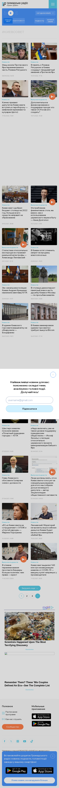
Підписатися (29, 408)
